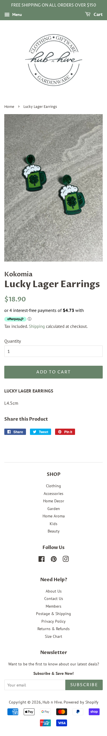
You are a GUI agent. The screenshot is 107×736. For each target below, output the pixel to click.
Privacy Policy (53, 621)
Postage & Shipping (53, 613)
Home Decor (53, 500)
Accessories (53, 493)
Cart (98, 14)
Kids (53, 523)
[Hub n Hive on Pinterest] (54, 560)
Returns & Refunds (53, 628)
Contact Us (53, 598)
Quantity (12, 341)
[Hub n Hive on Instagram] (65, 560)
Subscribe (84, 685)
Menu (16, 14)
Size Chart (53, 636)
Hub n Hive (52, 702)
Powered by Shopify (81, 702)
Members (53, 606)
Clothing (53, 485)
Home (9, 106)
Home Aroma (54, 516)
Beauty (54, 531)
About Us (54, 591)
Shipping (37, 326)
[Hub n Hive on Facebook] (41, 560)
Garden (53, 508)
